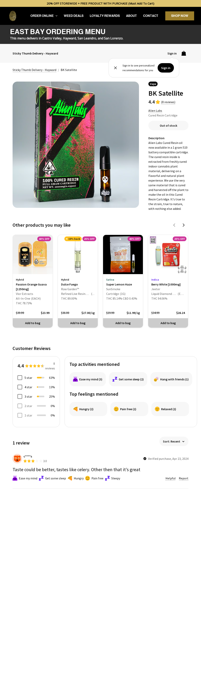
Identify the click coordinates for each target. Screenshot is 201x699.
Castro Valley (51, 38)
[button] (56, 16)
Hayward (69, 38)
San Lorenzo (113, 38)
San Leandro (87, 38)
